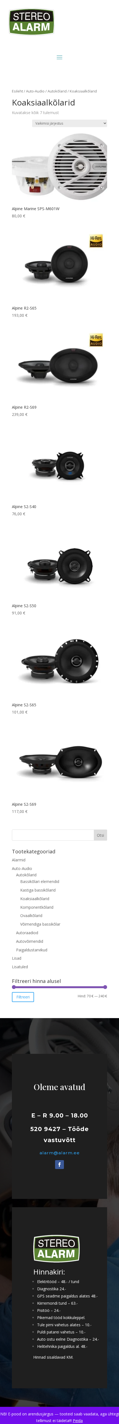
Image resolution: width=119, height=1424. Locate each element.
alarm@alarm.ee (60, 1152)
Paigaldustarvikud (31, 949)
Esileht (17, 91)
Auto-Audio (35, 91)
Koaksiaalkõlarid (34, 898)
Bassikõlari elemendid (39, 881)
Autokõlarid (57, 91)
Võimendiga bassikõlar (40, 924)
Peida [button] (78, 1420)
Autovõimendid (29, 941)
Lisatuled (20, 966)
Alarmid (18, 859)
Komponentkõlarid (36, 907)
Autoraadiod (27, 932)
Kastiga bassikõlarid (38, 890)
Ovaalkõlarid (31, 915)
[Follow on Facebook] (59, 1164)
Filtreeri (23, 997)
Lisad (16, 958)
